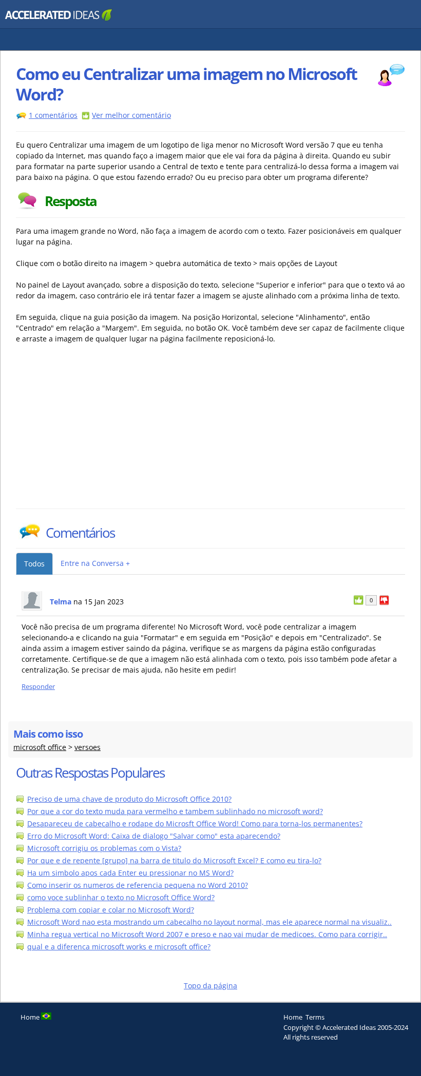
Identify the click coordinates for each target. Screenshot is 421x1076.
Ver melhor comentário (131, 115)
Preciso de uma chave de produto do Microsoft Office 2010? (129, 799)
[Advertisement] (106, 432)
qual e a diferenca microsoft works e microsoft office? (118, 946)
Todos (34, 564)
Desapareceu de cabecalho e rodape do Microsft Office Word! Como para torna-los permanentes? (194, 823)
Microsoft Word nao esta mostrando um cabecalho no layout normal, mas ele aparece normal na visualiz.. (209, 922)
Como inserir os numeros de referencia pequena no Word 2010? (137, 885)
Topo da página (210, 985)
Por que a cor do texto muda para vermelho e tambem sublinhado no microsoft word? (175, 811)
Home (292, 1017)
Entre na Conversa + (95, 563)
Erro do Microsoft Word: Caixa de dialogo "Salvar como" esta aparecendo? (153, 836)
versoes (87, 747)
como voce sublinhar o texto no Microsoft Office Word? (121, 897)
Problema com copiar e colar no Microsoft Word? (110, 910)
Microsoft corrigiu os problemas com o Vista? (104, 848)
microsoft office (39, 747)
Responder (38, 686)
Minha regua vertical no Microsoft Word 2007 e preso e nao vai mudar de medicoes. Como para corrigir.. (207, 934)
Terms (314, 1017)
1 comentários (53, 115)
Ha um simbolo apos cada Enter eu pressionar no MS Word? (130, 873)
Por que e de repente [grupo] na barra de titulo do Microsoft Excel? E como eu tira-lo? (174, 860)
